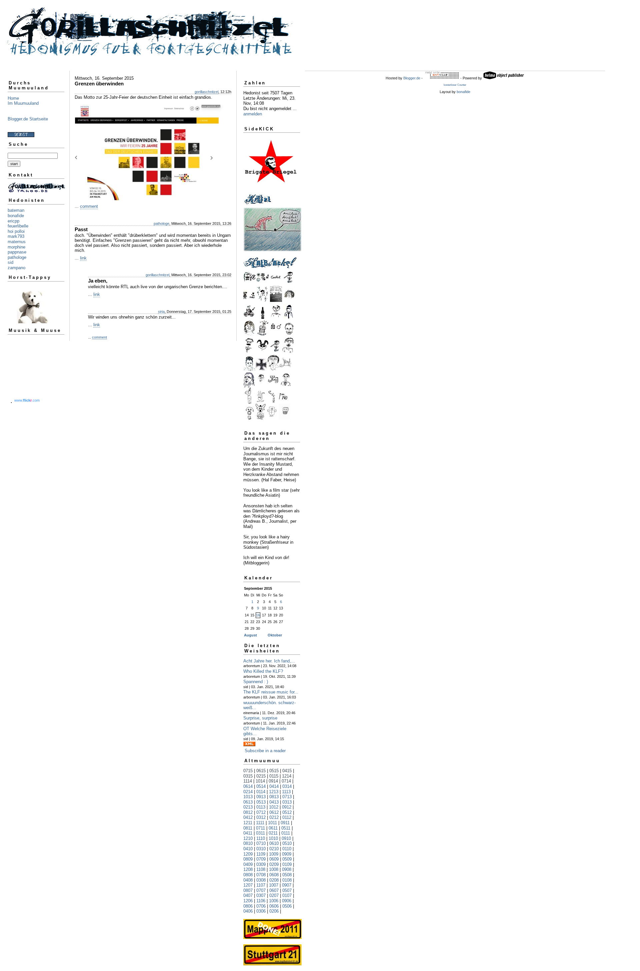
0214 (248, 791)
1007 (273, 885)
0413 (274, 802)
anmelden (252, 113)
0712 (261, 812)
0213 (248, 807)
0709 (261, 859)
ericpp (13, 220)
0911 (285, 822)
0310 (261, 848)
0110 (286, 848)
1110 (260, 838)
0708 (261, 874)
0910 (286, 838)
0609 (274, 859)
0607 (274, 890)
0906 (286, 900)
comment (89, 206)
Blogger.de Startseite (28, 118)
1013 (248, 796)
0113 (260, 807)
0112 (286, 817)
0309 (261, 864)
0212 (274, 817)
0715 (248, 770)
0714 (286, 781)
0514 (261, 786)
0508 (287, 874)
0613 (248, 802)
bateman (16, 210)
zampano (16, 267)
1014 (260, 781)
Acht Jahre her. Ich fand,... (269, 660)
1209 (248, 854)
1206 (248, 900)
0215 (261, 776)
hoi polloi (16, 231)
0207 (274, 895)
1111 (260, 822)
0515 (274, 770)
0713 (287, 796)
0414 (274, 786)
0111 (285, 833)
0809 (248, 859)
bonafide (16, 215)
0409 (248, 864)
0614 (248, 786)
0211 (273, 833)
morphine (16, 247)
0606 (274, 906)
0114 (260, 791)
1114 (247, 781)
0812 (248, 812)
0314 (287, 786)
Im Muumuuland (23, 103)
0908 (286, 869)
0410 (248, 848)
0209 (274, 864)
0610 (274, 843)
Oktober (275, 635)
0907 (286, 885)
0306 (261, 911)
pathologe (17, 257)
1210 (248, 838)
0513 (261, 802)
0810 (248, 843)
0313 (287, 802)
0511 (285, 828)
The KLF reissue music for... (270, 691)
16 (258, 615)
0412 (248, 817)
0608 (274, 874)
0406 (248, 911)
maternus (17, 241)
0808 (248, 874)
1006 (273, 900)
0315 (248, 776)
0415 (287, 770)
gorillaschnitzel (206, 92)
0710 (261, 843)
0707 (261, 890)
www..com (27, 400)
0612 (274, 812)
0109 (287, 864)
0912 (286, 807)
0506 (287, 906)
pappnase (17, 252)
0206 (274, 911)
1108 (260, 869)
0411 (247, 833)
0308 (261, 880)
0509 (287, 859)
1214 (286, 776)
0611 (273, 828)
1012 (273, 807)
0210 (274, 848)
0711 (260, 828)
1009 (273, 854)
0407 (248, 895)
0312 (261, 817)
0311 (260, 833)
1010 (273, 838)
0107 (287, 895)
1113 (286, 791)
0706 (261, 906)
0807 (248, 890)
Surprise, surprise (260, 717)
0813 (274, 796)
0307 (261, 895)
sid (10, 262)
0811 (247, 828)
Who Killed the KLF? (263, 671)
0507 (287, 890)
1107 (260, 885)
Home (13, 98)
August (250, 635)
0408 (248, 880)
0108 (287, 880)
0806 (248, 906)
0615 (261, 770)
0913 (261, 796)
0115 (273, 776)
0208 (274, 880)
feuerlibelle (18, 225)
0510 (287, 843)
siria (161, 312)
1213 (273, 791)
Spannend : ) (255, 681)
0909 (286, 854)
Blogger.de (411, 78)
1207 (248, 885)
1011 (272, 822)
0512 (287, 812)
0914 (273, 781)
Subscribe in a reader (265, 750)
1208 (248, 869)
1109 (260, 854)
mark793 (16, 236)
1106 (260, 900)
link (83, 258)
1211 (247, 822)
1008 (273, 869)
